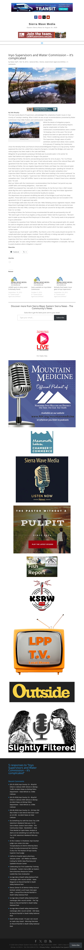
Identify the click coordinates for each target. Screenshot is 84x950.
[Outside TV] (42, 702)
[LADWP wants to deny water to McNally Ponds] (18, 280)
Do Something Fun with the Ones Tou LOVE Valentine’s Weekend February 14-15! (24, 835)
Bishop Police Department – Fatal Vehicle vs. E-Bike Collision (23, 791)
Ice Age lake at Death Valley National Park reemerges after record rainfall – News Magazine (24, 879)
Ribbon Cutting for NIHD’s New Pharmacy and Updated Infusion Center (23, 861)
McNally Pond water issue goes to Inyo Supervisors (63, 288)
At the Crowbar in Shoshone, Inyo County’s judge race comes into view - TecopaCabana (24, 843)
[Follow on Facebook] (35, 17)
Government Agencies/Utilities (55, 62)
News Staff (14, 62)
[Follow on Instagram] (40, 17)
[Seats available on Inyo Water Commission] (41, 280)
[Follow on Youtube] (48, 17)
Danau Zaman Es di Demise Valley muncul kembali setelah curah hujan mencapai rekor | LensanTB (24, 890)
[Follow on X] (44, 17)
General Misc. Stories (37, 62)
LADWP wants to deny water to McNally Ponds (18, 288)
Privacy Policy (44, 947)
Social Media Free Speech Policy (62, 947)
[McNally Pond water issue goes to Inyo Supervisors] (64, 280)
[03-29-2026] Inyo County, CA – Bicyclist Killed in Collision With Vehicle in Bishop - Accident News (24, 799)
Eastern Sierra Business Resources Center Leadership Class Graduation (24, 871)
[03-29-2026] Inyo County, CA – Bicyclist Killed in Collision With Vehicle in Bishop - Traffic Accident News (24, 786)
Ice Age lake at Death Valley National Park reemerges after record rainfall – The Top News (24, 900)
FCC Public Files (42, 356)
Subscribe (60, 317)
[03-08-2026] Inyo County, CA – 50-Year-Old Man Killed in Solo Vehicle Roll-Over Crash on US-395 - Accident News (24, 812)
